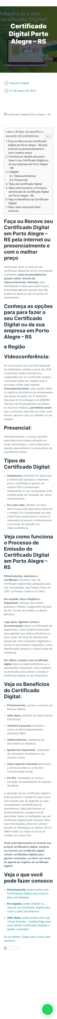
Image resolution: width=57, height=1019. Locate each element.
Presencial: (21, 179)
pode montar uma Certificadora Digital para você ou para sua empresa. (28, 893)
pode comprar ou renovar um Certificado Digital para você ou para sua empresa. (28, 907)
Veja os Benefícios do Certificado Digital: (28, 201)
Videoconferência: (25, 176)
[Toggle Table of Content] (46, 136)
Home (28, 51)
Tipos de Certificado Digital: (25, 183)
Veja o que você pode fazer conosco (24, 208)
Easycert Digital (19, 83)
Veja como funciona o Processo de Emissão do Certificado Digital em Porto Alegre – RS (29, 191)
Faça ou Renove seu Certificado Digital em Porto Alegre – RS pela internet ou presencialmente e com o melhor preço (27, 147)
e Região (14, 171)
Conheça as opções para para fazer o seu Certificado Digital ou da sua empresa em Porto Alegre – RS (28, 162)
